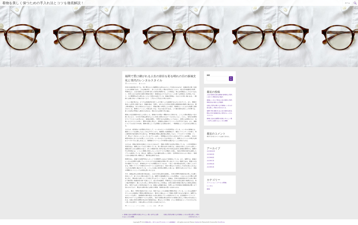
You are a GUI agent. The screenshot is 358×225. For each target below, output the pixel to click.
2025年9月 (210, 154)
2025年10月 (211, 151)
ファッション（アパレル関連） (136, 206)
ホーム (347, 3)
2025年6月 (210, 164)
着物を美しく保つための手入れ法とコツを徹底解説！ (43, 3)
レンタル (149, 206)
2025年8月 (210, 157)
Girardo (143, 83)
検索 (208, 75)
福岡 (162, 206)
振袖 (154, 206)
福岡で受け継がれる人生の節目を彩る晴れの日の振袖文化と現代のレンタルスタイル (219, 113)
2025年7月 (210, 161)
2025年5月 (210, 167)
